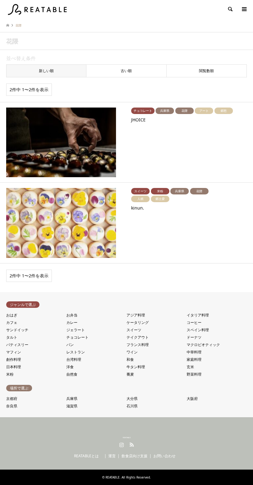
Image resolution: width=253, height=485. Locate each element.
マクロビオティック (203, 344)
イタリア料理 (198, 315)
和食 (130, 359)
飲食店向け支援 (134, 456)
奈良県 (11, 406)
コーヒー (194, 322)
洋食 (70, 366)
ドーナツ (194, 337)
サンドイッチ (17, 329)
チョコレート (77, 337)
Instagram (121, 444)
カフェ (11, 322)
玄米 (190, 366)
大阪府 (192, 398)
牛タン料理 (135, 366)
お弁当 (71, 315)
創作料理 (13, 359)
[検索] (230, 9)
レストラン (75, 352)
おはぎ (11, 315)
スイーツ (133, 329)
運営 (112, 456)
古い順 (126, 70)
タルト (11, 337)
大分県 (132, 398)
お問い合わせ (164, 456)
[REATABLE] (38, 9)
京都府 (11, 398)
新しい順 (46, 70)
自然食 (71, 374)
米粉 (10, 374)
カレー (71, 322)
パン (70, 344)
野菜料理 (194, 374)
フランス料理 (137, 344)
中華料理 (194, 352)
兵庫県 (71, 398)
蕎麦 (130, 374)
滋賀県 (71, 406)
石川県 (132, 406)
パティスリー (17, 344)
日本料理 (13, 366)
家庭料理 (194, 359)
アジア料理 (135, 315)
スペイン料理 (198, 329)
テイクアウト (137, 337)
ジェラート (75, 329)
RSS (132, 444)
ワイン (132, 352)
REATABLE (127, 437)
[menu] (243, 9)
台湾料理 (73, 359)
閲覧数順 (206, 70)
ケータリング (137, 322)
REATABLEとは (88, 456)
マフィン (13, 352)
